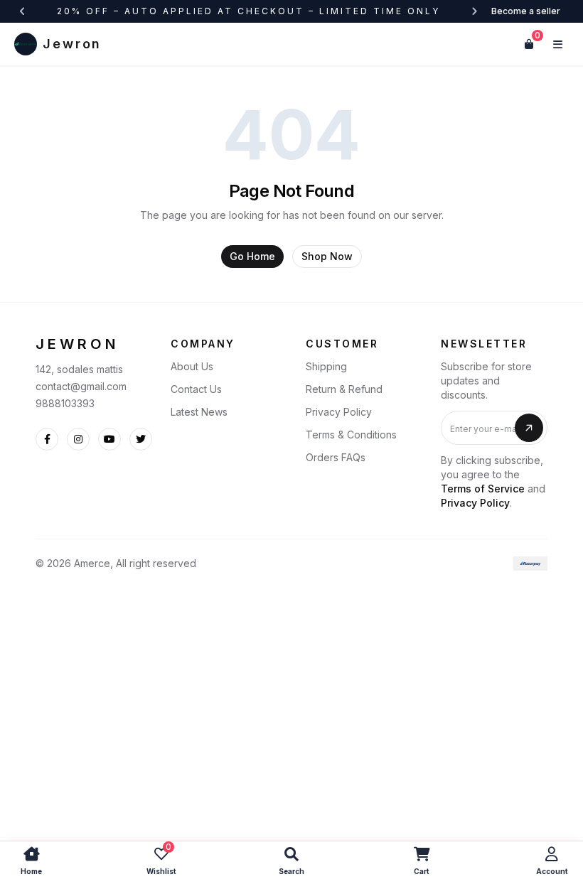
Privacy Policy (339, 412)
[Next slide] (474, 11)
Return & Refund (344, 389)
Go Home (252, 256)
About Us (192, 366)
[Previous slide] (23, 11)
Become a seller (525, 11)
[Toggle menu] (557, 44)
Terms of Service (483, 489)
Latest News (199, 412)
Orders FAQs (335, 457)
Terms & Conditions (351, 434)
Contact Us (196, 389)
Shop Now (327, 256)
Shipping (326, 366)
